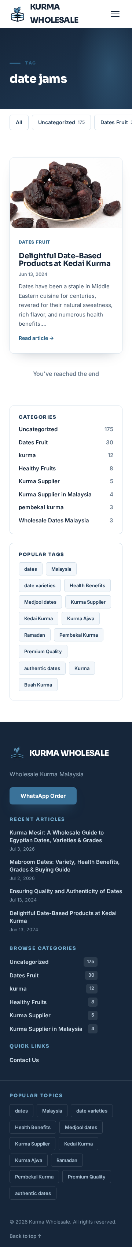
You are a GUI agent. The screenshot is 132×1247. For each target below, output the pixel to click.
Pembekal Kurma (78, 635)
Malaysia (61, 569)
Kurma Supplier (66, 481)
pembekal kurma (66, 507)
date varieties (39, 585)
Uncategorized (61, 122)
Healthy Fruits (66, 468)
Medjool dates (40, 602)
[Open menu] (115, 14)
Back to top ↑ (26, 1236)
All (19, 122)
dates (30, 569)
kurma (66, 455)
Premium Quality (43, 651)
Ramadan (34, 635)
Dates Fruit (66, 442)
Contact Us (24, 1060)
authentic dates (42, 668)
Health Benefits (87, 585)
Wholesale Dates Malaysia (66, 520)
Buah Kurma (38, 685)
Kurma (81, 668)
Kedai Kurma (38, 618)
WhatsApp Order (43, 795)
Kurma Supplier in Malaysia (66, 494)
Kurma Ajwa (80, 618)
